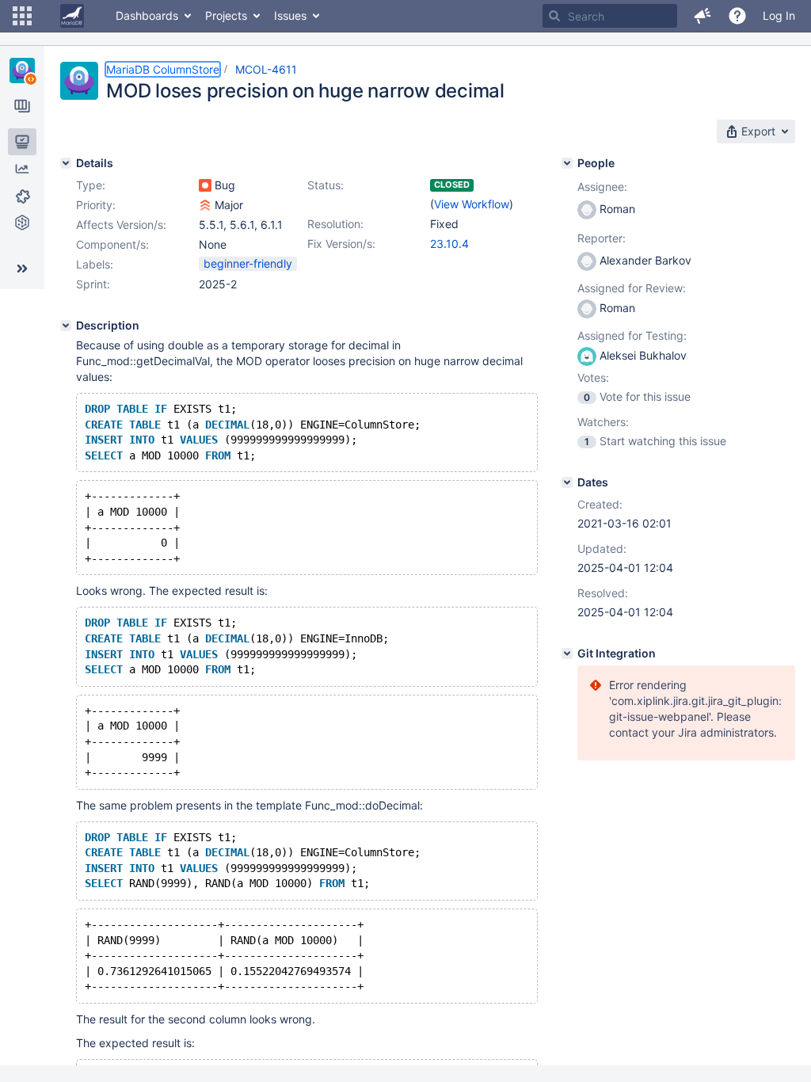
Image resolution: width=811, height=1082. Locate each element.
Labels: (94, 264)
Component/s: (112, 244)
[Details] (65, 163)
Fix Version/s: (341, 243)
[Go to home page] (72, 16)
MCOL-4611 (266, 69)
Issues (290, 15)
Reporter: (601, 238)
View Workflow (471, 204)
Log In (779, 15)
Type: (90, 185)
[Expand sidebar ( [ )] (22, 268)
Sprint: (93, 284)
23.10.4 (449, 243)
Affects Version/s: (121, 224)
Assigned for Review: (631, 288)
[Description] (65, 325)
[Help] (737, 16)
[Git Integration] (567, 653)
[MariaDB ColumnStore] (22, 70)
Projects (226, 15)
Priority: (96, 204)
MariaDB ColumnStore (162, 69)
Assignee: (602, 186)
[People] (567, 163)
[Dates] (567, 482)
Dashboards (147, 15)
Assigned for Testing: (632, 335)
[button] (22, 16)
